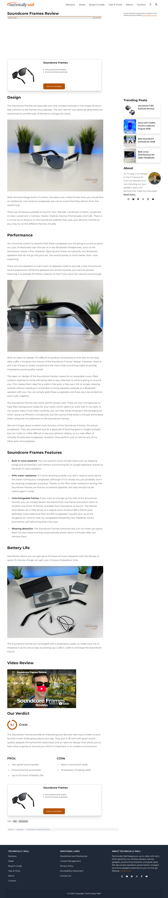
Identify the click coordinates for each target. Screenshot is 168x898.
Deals (82, 4)
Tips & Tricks (115, 4)
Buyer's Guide (97, 4)
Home (11, 829)
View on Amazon (54, 86)
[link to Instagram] (128, 199)
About (129, 4)
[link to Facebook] (148, 199)
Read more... (130, 194)
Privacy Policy (66, 866)
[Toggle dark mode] (150, 4)
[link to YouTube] (153, 199)
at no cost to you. (149, 15)
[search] (156, 4)
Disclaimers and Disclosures (73, 856)
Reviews (70, 4)
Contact (141, 4)
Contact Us (65, 876)
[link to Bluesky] (133, 199)
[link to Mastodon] (138, 199)
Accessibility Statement (71, 871)
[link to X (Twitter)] (143, 199)
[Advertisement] (63, 38)
